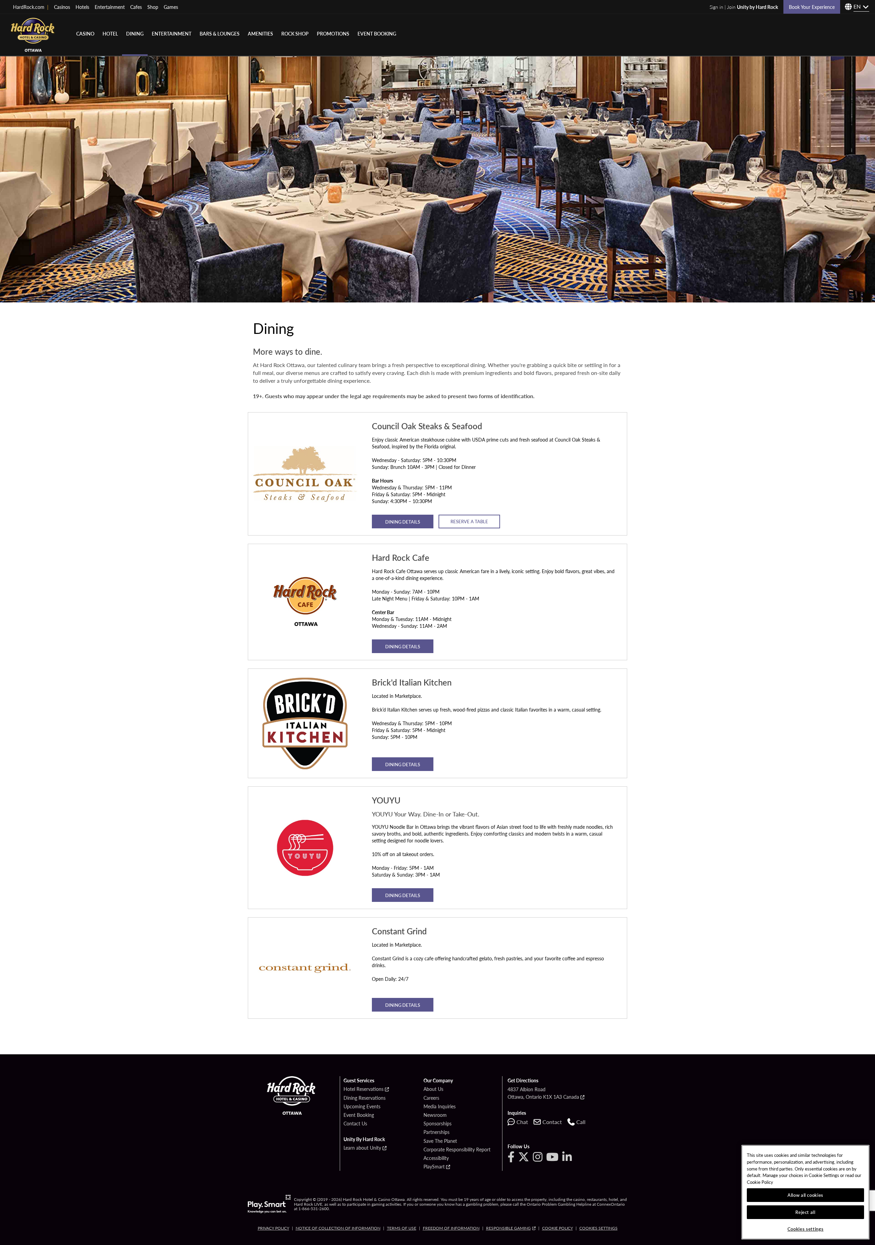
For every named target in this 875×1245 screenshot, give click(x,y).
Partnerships (436, 1132)
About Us (433, 1089)
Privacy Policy (273, 1228)
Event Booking (377, 33)
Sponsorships (437, 1124)
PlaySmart (434, 1167)
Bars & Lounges (220, 33)
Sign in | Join (744, 6)
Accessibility (436, 1158)
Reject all (805, 1212)
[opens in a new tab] (269, 1204)
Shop (152, 6)
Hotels (82, 6)
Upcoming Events (362, 1107)
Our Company (438, 1081)
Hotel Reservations (363, 1089)
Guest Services (359, 1081)
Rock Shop (295, 33)
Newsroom (435, 1115)
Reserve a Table (469, 521)
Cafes (136, 6)
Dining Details (402, 521)
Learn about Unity (362, 1148)
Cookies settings (598, 1228)
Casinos (62, 6)
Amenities (260, 33)
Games (171, 6)
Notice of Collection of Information (338, 1228)
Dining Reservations (365, 1098)
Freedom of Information (451, 1228)
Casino (85, 33)
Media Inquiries (439, 1107)
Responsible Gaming (508, 1228)
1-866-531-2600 (313, 1208)
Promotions (333, 33)
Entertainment (110, 6)
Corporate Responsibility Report (456, 1150)
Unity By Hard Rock (364, 1139)
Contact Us (355, 1124)
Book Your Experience (812, 6)
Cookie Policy (557, 1228)
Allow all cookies (805, 1195)
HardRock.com (31, 6)
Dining (135, 33)
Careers (431, 1098)
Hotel (110, 33)
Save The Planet (440, 1141)
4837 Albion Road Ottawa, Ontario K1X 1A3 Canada (543, 1093)
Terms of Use (401, 1228)
